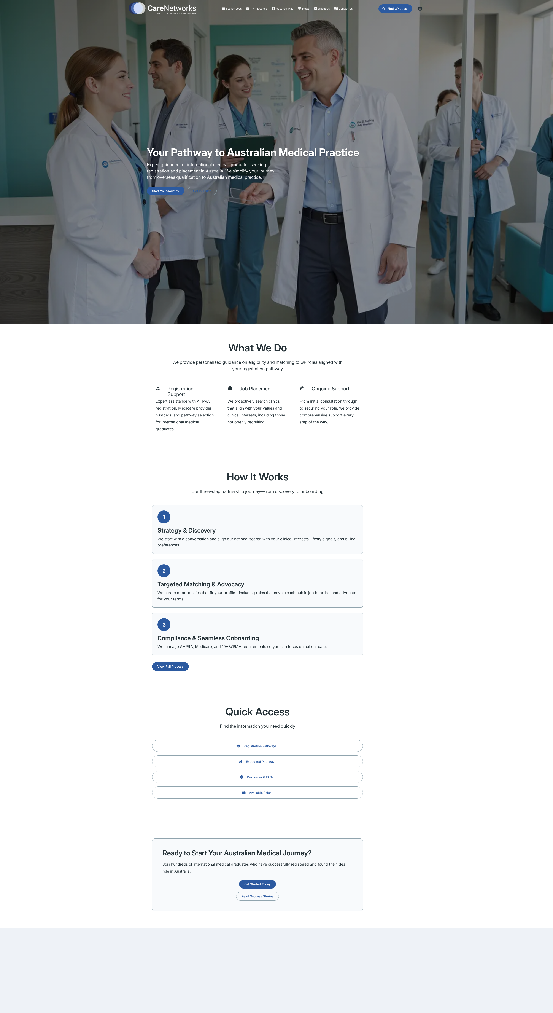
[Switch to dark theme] (420, 8)
